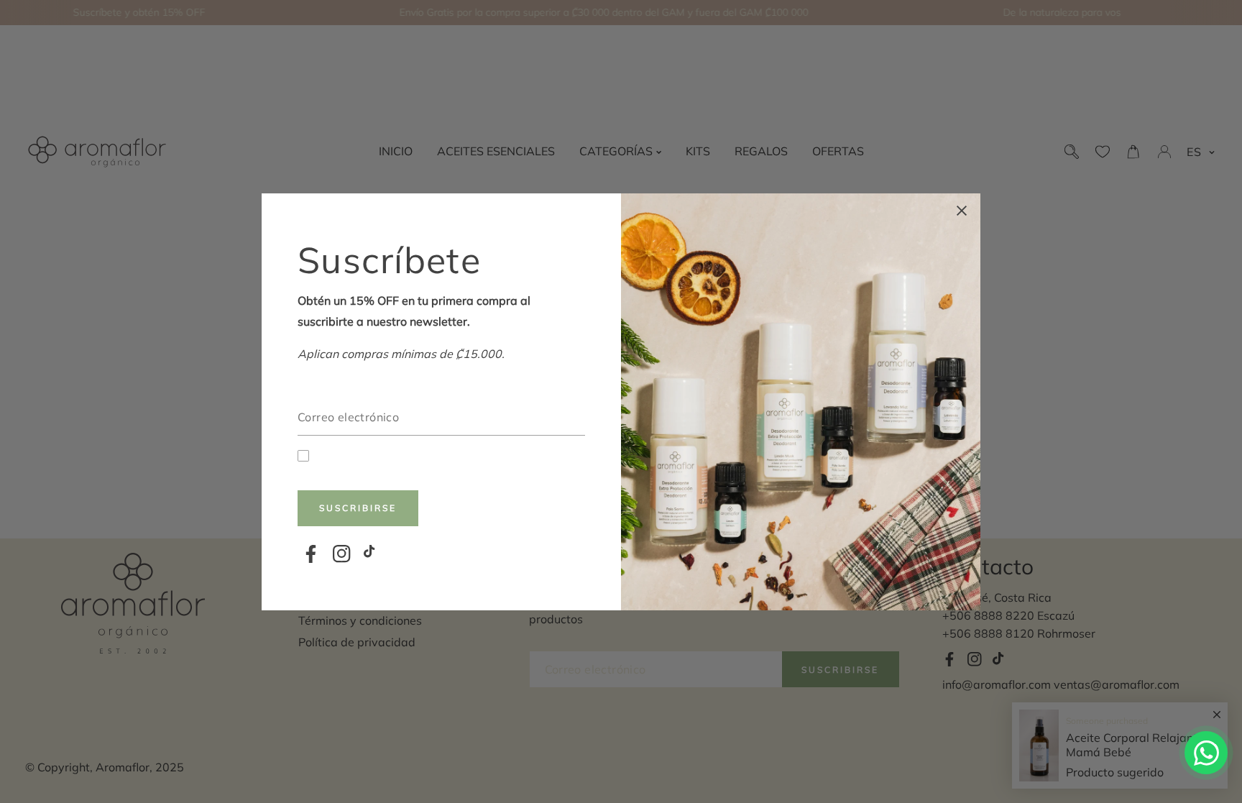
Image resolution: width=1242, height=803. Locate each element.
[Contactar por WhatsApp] (1206, 752)
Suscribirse (358, 508)
